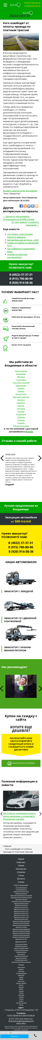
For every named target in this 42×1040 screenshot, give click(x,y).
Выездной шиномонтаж (21, 956)
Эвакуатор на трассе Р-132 (21, 909)
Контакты (21, 878)
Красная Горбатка (21, 397)
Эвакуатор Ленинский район (21, 923)
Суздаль (21, 423)
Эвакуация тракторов (21, 899)
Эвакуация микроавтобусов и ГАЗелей (21, 895)
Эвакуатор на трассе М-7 (21, 907)
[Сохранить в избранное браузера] (36, 206)
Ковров (21, 391)
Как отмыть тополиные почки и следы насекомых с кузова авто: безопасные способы (19, 816)
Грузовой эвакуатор (21, 889)
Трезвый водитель (21, 952)
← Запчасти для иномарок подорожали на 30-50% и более (18, 218)
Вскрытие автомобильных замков (21, 962)
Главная (21, 859)
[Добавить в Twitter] (29, 206)
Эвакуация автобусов (21, 893)
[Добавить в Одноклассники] (25, 206)
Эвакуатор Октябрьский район (21, 921)
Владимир (21, 374)
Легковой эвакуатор (21, 887)
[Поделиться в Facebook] (21, 206)
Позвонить (14, 1036)
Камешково (21, 385)
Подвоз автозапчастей (21, 960)
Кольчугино (21, 394)
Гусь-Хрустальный (21, 382)
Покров (21, 411)
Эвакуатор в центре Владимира (21, 929)
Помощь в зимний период (21, 948)
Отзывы (21, 882)
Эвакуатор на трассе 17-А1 (21, 915)
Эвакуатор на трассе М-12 (21, 913)
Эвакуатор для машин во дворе (21, 937)
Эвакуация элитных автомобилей (21, 901)
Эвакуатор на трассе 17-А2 (21, 917)
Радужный (21, 414)
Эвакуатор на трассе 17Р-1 (21, 911)
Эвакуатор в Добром (21, 927)
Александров (21, 371)
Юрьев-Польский (21, 426)
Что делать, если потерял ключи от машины (20, 235)
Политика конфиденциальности (21, 1021)
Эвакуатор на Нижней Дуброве (21, 931)
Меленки (21, 403)
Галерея (21, 865)
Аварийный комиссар (21, 946)
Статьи (21, 875)
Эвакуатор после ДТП (21, 939)
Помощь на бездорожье (21, 950)
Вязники (21, 377)
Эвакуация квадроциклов (21, 903)
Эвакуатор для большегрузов (21, 935)
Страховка (21, 872)
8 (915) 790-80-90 (32, 3)
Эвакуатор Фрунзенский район (21, 925)
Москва (21, 1005)
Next (40, 688)
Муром (21, 406)
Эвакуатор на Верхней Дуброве (21, 933)
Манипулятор (21, 954)
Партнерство (21, 869)
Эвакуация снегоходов (21, 905)
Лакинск (21, 400)
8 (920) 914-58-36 (32, 6)
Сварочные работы (21, 958)
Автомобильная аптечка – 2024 (22, 240)
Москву (29, 431)
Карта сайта (21, 1023)
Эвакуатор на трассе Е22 (21, 919)
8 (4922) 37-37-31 (21, 274)
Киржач (21, 388)
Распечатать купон (23, 763)
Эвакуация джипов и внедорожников (21, 897)
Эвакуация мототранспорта (21, 891)
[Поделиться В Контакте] (32, 206)
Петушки (21, 408)
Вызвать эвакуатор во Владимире (20, 190)
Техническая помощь (21, 944)
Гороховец (21, 380)
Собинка (21, 417)
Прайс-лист (21, 862)
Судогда (21, 420)
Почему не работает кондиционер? (17, 256)
